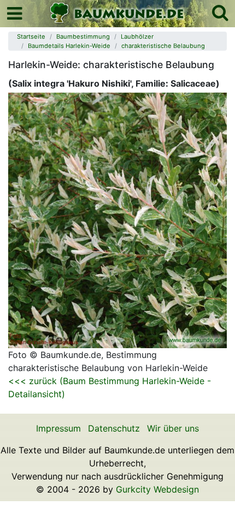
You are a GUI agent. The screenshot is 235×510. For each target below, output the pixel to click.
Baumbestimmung (83, 36)
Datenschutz (114, 428)
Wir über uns (173, 428)
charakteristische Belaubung (163, 46)
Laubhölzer (137, 36)
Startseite (31, 36)
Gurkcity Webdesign (157, 489)
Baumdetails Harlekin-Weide (69, 46)
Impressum (58, 428)
